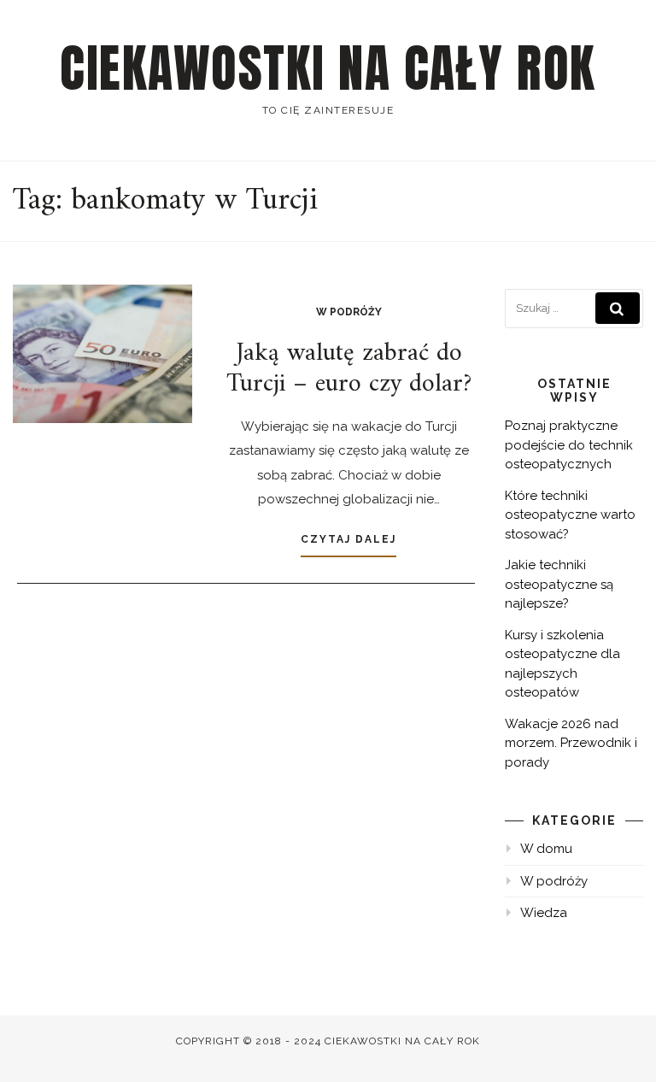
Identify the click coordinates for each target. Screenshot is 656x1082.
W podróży (349, 312)
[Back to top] (620, 1046)
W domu (546, 848)
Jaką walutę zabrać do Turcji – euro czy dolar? (349, 369)
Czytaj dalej (348, 539)
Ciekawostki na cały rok (328, 68)
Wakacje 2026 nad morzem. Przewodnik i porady (571, 743)
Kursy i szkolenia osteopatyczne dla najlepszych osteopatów (562, 664)
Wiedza (543, 912)
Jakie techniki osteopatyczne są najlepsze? (559, 584)
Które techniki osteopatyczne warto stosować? (570, 515)
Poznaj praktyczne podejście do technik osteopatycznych (569, 445)
